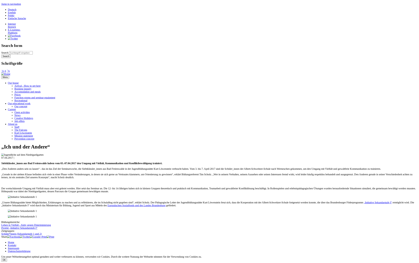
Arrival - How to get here (27, 85)
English (12, 12)
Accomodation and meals (27, 91)
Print (44, 236)
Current (12, 109)
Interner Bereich (12, 25)
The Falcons (20, 130)
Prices (17, 94)
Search (5, 52)
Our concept (20, 106)
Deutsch (12, 9)
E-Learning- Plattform (14, 31)
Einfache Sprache (17, 18)
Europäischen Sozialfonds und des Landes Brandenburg (136, 205)
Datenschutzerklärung (19, 251)
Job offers (19, 121)
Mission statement (23, 135)
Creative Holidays (23, 118)
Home (11, 242)
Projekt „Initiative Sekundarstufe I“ (19, 228)
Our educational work (19, 103)
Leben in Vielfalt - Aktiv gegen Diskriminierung (26, 225)
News (17, 115)
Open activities (22, 112)
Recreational (20, 100)
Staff (16, 127)
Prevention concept (24, 138)
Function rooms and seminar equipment (34, 97)
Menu (5, 77)
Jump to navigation (11, 4)
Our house (13, 83)
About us (12, 124)
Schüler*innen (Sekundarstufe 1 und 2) (21, 233)
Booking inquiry (22, 88)
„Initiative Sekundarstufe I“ (378, 202)
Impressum (13, 248)
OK (4, 260)
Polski (11, 15)
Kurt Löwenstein (23, 133)
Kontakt (12, 245)
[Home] (5, 74)
